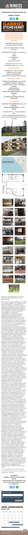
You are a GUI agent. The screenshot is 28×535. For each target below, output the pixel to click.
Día (20, 507)
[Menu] (25, 530)
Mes (11, 507)
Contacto (19, 531)
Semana (15, 507)
